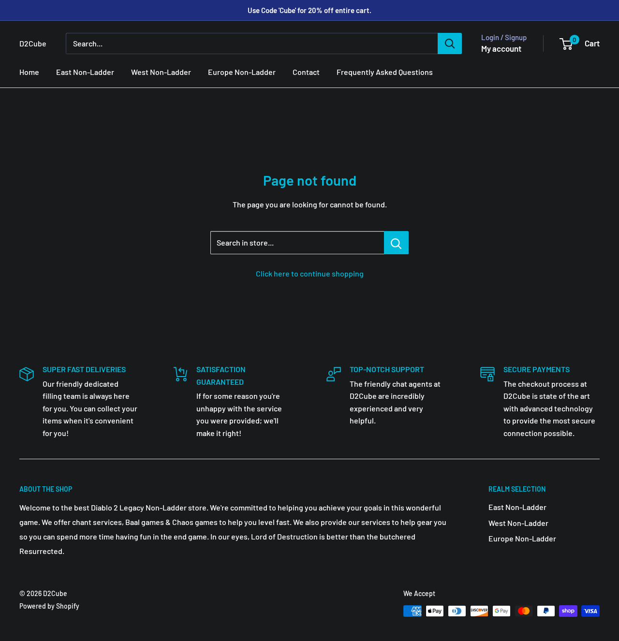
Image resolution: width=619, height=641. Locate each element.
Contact (306, 71)
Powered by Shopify (49, 606)
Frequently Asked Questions (385, 71)
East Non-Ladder (85, 71)
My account (501, 48)
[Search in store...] (396, 242)
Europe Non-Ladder (242, 71)
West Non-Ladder (161, 71)
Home (29, 71)
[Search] (450, 43)
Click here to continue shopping (310, 273)
